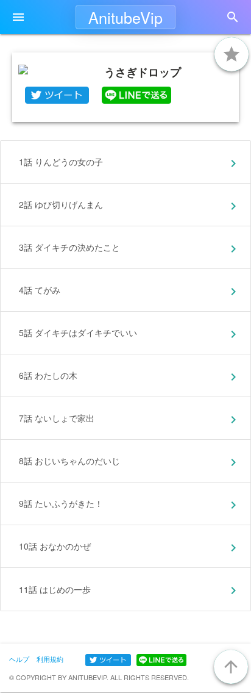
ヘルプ (19, 659)
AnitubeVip (125, 17)
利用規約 (50, 659)
